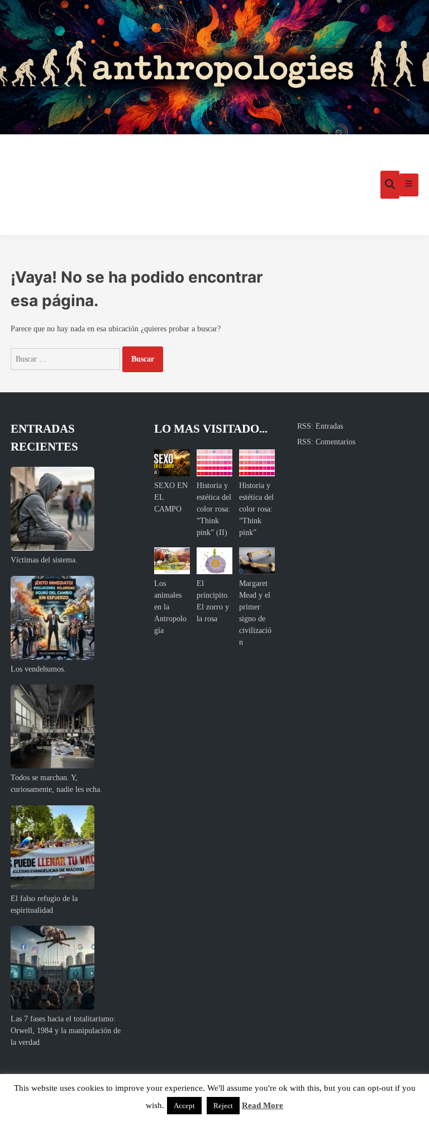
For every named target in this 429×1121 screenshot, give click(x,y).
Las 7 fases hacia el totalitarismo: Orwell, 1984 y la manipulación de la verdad (66, 1031)
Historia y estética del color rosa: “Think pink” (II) (214, 509)
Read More (262, 1105)
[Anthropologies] (214, 67)
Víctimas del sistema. (44, 560)
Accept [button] (184, 1105)
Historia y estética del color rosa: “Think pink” (256, 509)
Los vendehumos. (38, 669)
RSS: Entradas (320, 426)
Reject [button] (223, 1105)
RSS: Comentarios (326, 442)
